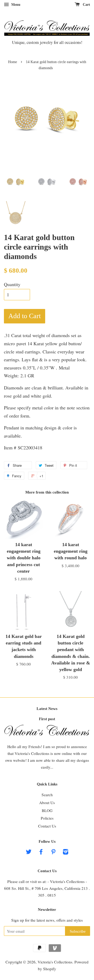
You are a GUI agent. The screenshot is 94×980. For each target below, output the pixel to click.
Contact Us (47, 826)
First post (47, 719)
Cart (86, 5)
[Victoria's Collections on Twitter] (29, 852)
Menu (15, 4)
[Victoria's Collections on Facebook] (41, 852)
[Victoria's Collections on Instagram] (65, 852)
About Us (47, 802)
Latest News (47, 709)
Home (12, 62)
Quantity (12, 284)
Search (47, 794)
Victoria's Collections (55, 961)
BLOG (47, 810)
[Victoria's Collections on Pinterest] (53, 852)
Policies (47, 818)
